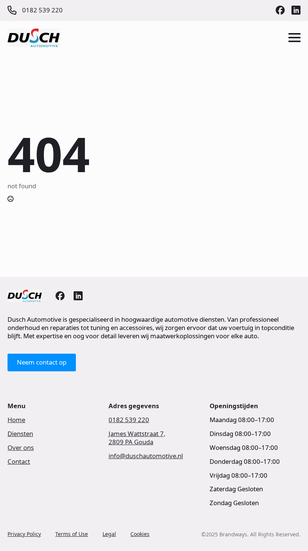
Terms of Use (71, 533)
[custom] (280, 10)
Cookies (139, 533)
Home (16, 420)
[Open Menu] (294, 38)
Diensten (20, 434)
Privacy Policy (24, 533)
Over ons (21, 448)
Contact (19, 461)
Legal (109, 533)
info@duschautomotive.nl (146, 456)
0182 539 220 (129, 420)
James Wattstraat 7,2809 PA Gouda (137, 438)
